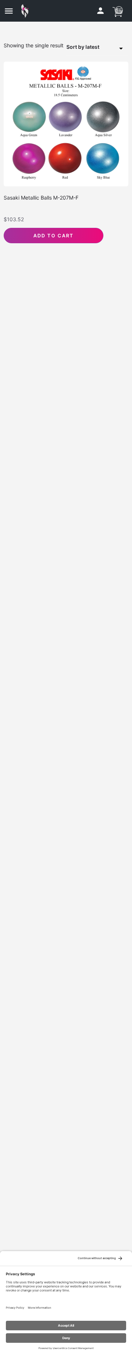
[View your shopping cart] (118, 10)
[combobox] (97, 47)
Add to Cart (53, 235)
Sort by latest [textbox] (82, 47)
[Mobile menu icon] (9, 11)
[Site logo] (27, 11)
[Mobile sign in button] (100, 10)
